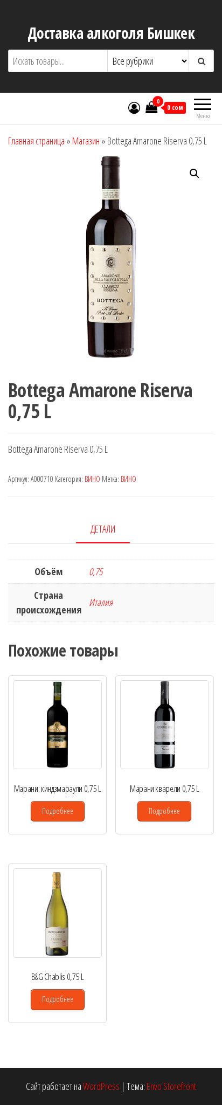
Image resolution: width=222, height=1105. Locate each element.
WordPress (101, 1086)
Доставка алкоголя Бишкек (111, 33)
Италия (101, 602)
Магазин (86, 140)
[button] (194, 173)
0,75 (95, 571)
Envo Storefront (171, 1086)
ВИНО (92, 479)
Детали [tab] (103, 528)
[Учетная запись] (134, 107)
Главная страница (36, 140)
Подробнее (57, 811)
